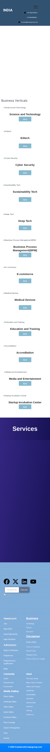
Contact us (30, 714)
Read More (23, 89)
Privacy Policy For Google (35, 659)
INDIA (7, 10)
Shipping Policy (31, 655)
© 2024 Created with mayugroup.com (25, 747)
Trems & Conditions (33, 647)
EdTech (29, 628)
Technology (30, 624)
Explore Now (10, 89)
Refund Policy (31, 651)
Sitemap (29, 710)
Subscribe (24, 590)
